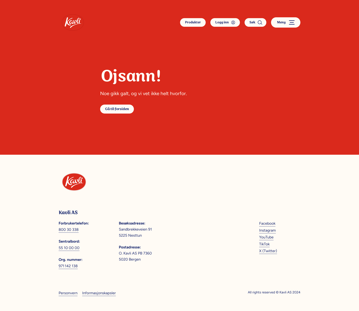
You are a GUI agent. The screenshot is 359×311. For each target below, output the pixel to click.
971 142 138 (68, 266)
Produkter (193, 22)
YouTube (266, 237)
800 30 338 (69, 229)
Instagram (267, 230)
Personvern (68, 293)
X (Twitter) (268, 251)
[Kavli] (73, 22)
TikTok (264, 244)
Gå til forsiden (117, 109)
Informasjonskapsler (99, 293)
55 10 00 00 (69, 248)
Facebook (267, 223)
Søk (252, 22)
